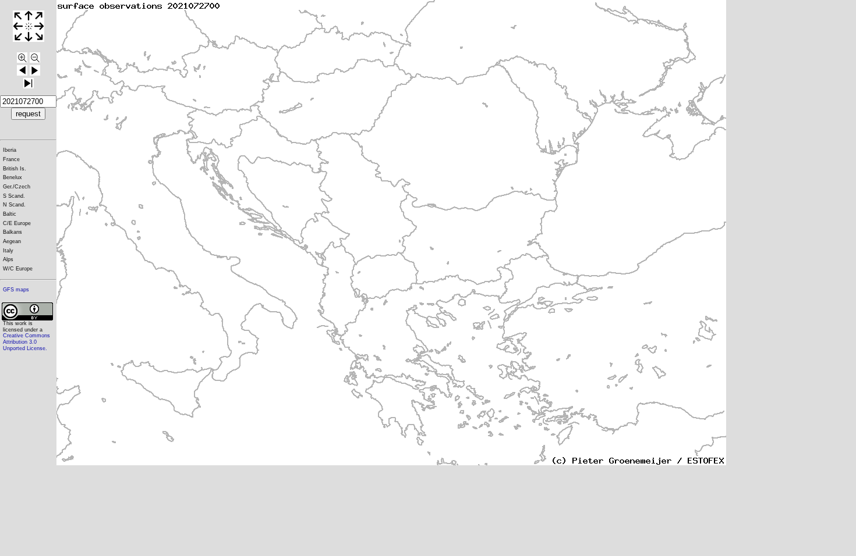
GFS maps (16, 290)
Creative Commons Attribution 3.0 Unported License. (26, 342)
